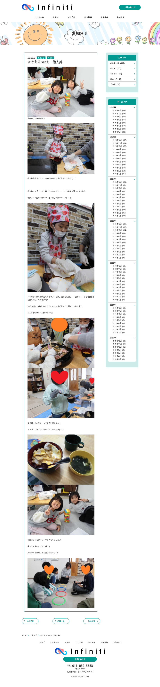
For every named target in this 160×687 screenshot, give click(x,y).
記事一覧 (60, 621)
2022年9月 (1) (119, 275)
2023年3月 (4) (119, 251)
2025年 (113, 137)
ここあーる (39, 17)
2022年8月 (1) (119, 278)
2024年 (113, 179)
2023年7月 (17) (119, 239)
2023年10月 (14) (120, 230)
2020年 (113, 337)
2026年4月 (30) (119, 122)
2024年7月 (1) (119, 197)
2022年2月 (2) (119, 296)
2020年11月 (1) (119, 344)
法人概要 (88, 17)
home (24, 635)
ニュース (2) (115, 79)
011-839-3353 (82, 665)
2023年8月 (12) (119, 236)
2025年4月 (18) (119, 164)
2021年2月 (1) (119, 329)
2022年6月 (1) (119, 284)
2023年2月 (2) (119, 254)
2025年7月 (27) (119, 155)
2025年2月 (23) (119, 171)
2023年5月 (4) (119, 245)
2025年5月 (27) (119, 161)
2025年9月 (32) (119, 149)
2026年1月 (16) (119, 132)
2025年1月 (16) (119, 173)
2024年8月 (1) (119, 194)
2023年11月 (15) (120, 227)
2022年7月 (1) (119, 281)
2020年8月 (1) (119, 353)
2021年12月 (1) (119, 308)
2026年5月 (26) (119, 119)
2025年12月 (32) (120, 140)
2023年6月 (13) (119, 242)
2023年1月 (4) (119, 257)
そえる (55, 17)
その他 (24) (115, 84)
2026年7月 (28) (119, 113)
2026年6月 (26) (119, 116)
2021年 (113, 305)
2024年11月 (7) (119, 185)
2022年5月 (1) (119, 287)
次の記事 (91, 621)
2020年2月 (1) (119, 359)
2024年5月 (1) (119, 203)
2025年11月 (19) (120, 143)
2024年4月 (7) (119, 206)
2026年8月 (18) (119, 110)
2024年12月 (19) (120, 182)
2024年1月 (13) (119, 215)
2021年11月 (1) (119, 311)
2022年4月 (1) (119, 290)
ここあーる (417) (117, 63)
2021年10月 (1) (119, 314)
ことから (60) (116, 73)
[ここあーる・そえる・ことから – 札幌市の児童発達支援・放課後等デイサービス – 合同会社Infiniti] (47, 7)
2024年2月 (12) (119, 212)
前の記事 (30, 621)
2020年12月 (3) (119, 341)
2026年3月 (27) (119, 125)
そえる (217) (115, 68)
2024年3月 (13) (119, 209)
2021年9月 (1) (119, 317)
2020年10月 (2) (119, 347)
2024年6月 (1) (119, 200)
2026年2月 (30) (119, 129)
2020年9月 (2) (119, 350)
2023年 (113, 221)
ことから (72, 17)
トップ (42, 642)
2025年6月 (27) (119, 158)
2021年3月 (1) (119, 326)
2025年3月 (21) (119, 167)
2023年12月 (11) (120, 224)
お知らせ (120, 17)
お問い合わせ (129, 7)
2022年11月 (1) (119, 269)
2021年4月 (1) (119, 323)
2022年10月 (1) (119, 272)
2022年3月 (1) (119, 293)
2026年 (113, 107)
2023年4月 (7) (119, 248)
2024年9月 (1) (119, 191)
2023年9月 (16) (119, 233)
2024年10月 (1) (119, 188)
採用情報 (104, 17)
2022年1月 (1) (119, 299)
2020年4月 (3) (119, 356)
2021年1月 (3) (119, 332)
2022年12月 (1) (119, 266)
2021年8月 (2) (119, 320)
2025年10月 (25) (120, 146)
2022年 (113, 263)
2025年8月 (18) (119, 152)
